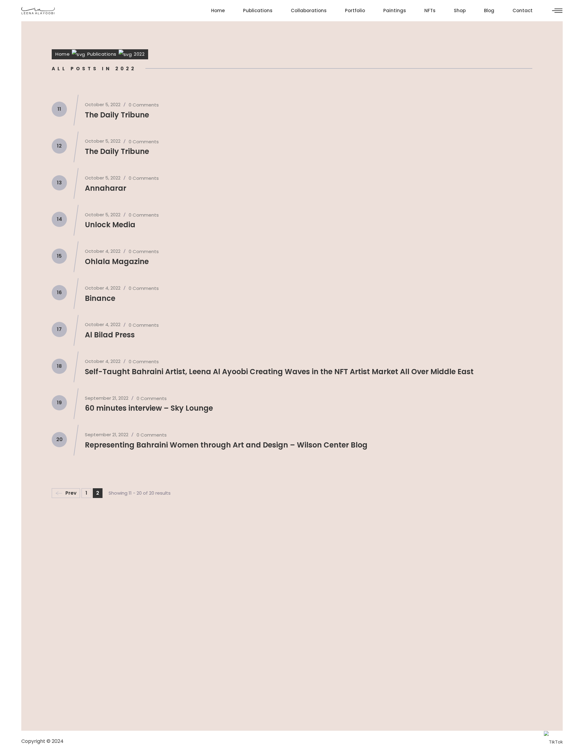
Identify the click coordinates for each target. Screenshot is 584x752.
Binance (100, 298)
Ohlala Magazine (117, 261)
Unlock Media (110, 225)
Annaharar (105, 188)
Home (62, 54)
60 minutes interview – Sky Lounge (149, 408)
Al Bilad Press (110, 335)
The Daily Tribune (117, 115)
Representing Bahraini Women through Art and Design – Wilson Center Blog (226, 445)
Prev (71, 492)
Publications (101, 54)
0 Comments (144, 105)
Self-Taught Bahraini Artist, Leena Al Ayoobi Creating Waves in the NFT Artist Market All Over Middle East (279, 372)
